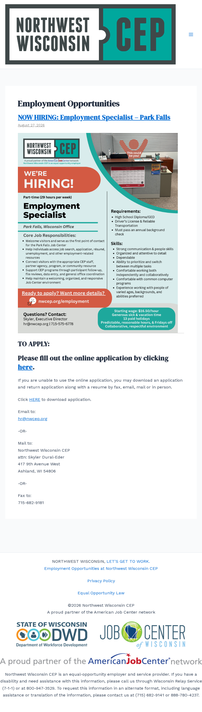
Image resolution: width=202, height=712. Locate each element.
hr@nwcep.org (32, 418)
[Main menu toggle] (191, 34)
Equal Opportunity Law (101, 592)
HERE (34, 399)
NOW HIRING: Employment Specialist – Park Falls (94, 117)
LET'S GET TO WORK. (128, 561)
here (25, 367)
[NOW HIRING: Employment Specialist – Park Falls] (98, 329)
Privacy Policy (101, 580)
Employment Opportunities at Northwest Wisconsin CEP (101, 568)
